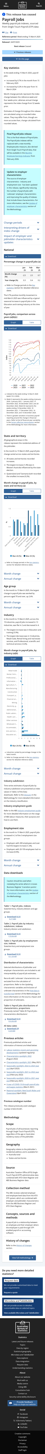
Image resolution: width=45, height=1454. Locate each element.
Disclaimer (22, 1440)
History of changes (24, 1245)
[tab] (13, 322)
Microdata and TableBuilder (22, 1355)
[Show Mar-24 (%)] (15, 554)
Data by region (22, 1348)
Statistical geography (22, 1351)
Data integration (22, 1361)
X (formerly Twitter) (24, 1420)
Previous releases (23, 52)
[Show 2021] (22, 383)
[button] (6, 5)
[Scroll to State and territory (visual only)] (28, 436)
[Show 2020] (14, 383)
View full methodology (21, 1258)
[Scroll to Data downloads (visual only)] (25, 873)
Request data (22, 1364)
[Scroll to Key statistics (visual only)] (21, 68)
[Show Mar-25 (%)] (29, 554)
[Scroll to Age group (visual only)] (18, 586)
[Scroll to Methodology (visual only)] (21, 1117)
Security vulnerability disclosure (22, 1397)
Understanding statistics (22, 1368)
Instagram (24, 1417)
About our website (22, 1377)
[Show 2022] (31, 383)
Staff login (22, 1450)
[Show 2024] (22, 385)
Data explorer (22, 1358)
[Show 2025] (31, 385)
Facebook (24, 1414)
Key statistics (34, 562)
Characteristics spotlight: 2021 (19, 1062)
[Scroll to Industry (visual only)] (16, 615)
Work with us (22, 1380)
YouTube (23, 1427)
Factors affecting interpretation (22, 422)
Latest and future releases (22, 1341)
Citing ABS (22, 1387)
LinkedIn (23, 1424)
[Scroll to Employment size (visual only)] (26, 828)
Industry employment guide (29, 810)
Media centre (22, 1383)
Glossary (27, 795)
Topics (22, 1345)
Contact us (22, 1393)
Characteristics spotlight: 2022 (19, 1056)
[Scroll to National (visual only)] (16, 250)
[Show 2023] (14, 385)
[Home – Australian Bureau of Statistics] (22, 1327)
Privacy (22, 1443)
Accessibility (23, 1447)
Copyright (22, 1437)
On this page (23, 59)
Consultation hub (22, 1390)
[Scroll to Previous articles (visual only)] (25, 1038)
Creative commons (22, 1433)
